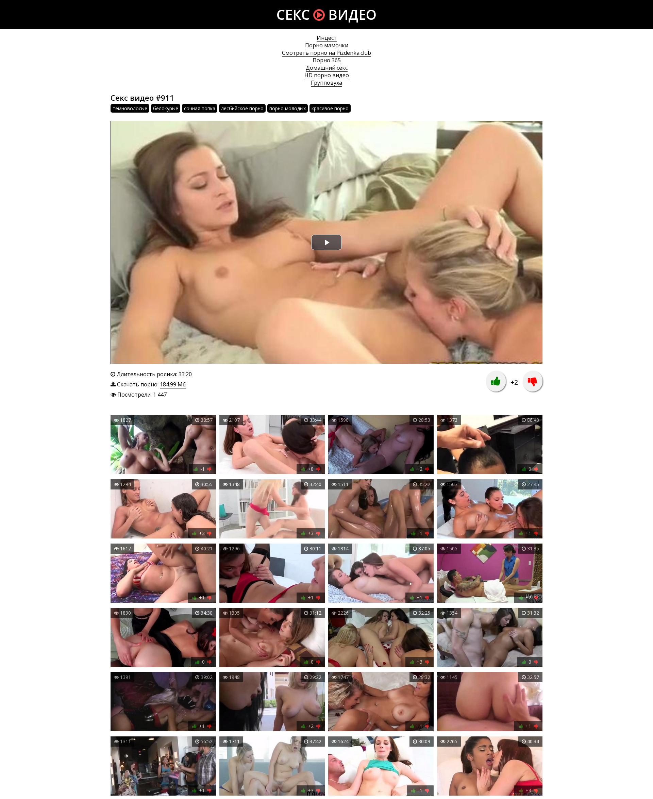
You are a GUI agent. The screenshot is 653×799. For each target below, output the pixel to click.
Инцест (327, 37)
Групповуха (326, 82)
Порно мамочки (326, 45)
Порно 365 (327, 60)
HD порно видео (326, 75)
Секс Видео (326, 14)
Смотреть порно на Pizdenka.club (326, 52)
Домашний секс (327, 67)
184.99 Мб (173, 384)
